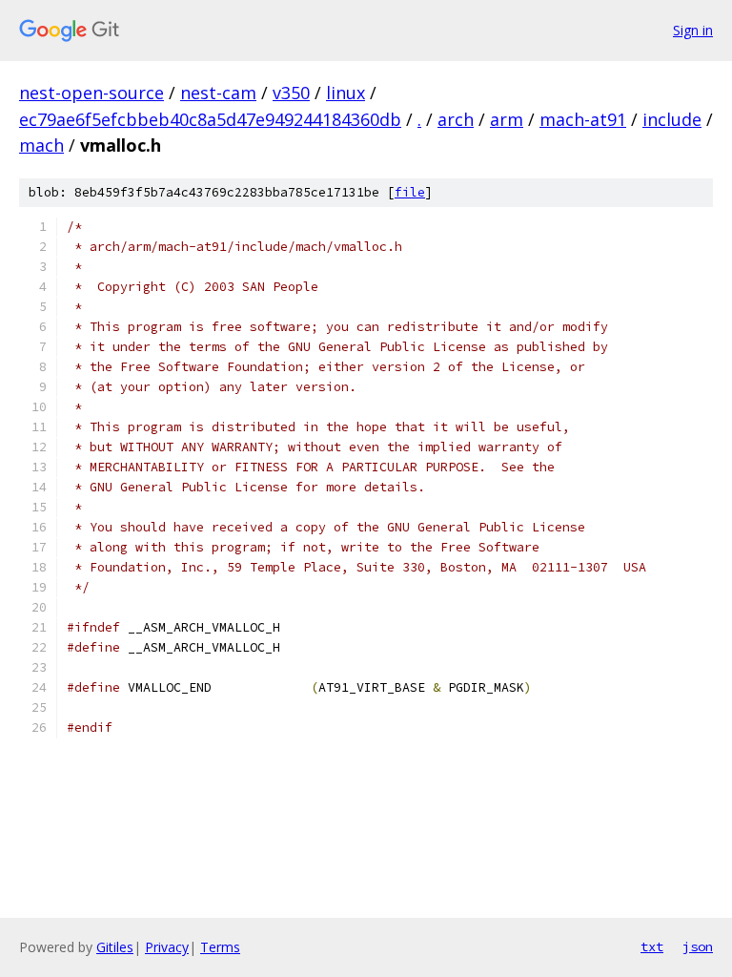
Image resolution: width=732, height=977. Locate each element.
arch (455, 119)
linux (345, 92)
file (410, 192)
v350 (291, 92)
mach (41, 145)
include (672, 119)
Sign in (693, 30)
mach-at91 (582, 119)
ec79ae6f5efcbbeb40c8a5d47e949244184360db (210, 119)
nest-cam (218, 92)
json (697, 946)
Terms (220, 947)
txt (651, 946)
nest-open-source (91, 92)
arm (506, 119)
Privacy (167, 947)
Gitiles (114, 947)
